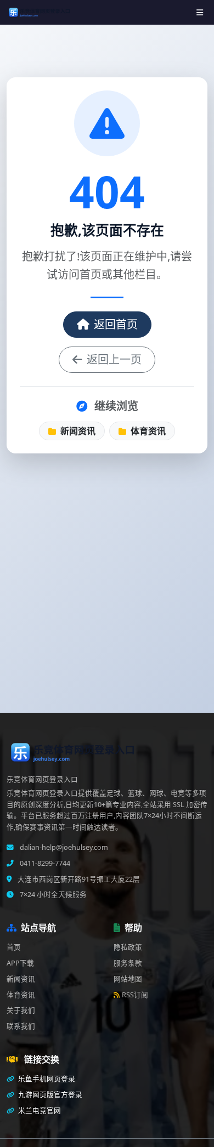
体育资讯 (147, 431)
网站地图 (128, 979)
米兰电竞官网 (38, 1110)
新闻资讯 (76, 431)
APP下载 (20, 963)
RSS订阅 (135, 995)
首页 (14, 947)
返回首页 (116, 324)
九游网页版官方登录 (49, 1094)
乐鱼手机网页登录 (45, 1078)
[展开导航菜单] (199, 12)
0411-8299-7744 (44, 863)
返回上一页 (114, 359)
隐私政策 (128, 947)
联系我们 (21, 1026)
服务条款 (128, 963)
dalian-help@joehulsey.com (63, 847)
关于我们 (21, 1010)
